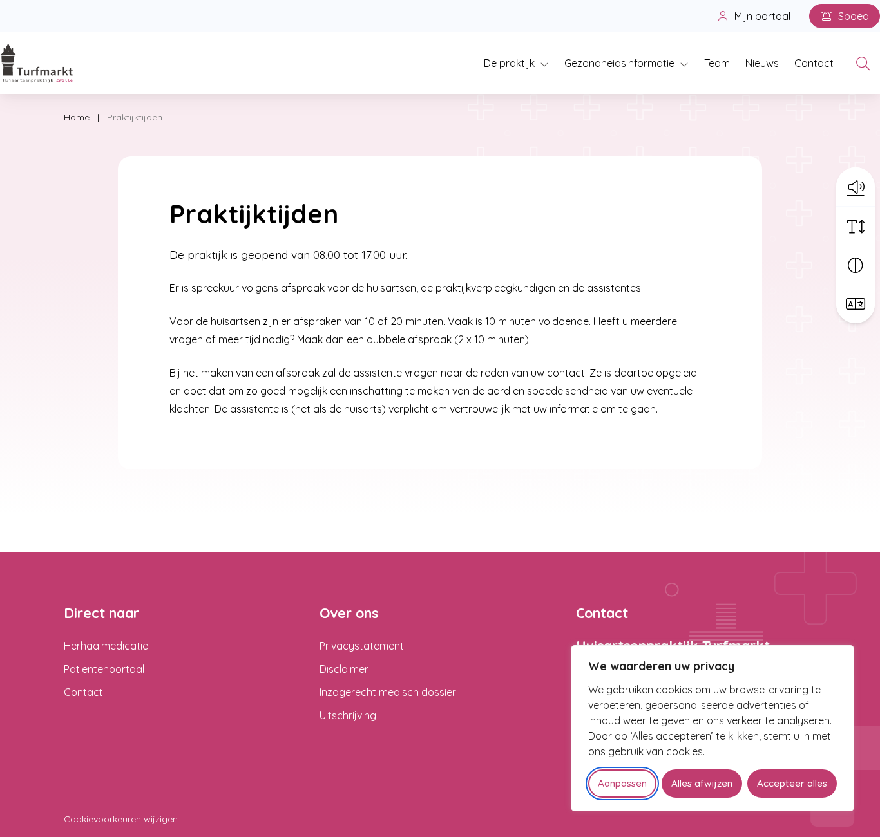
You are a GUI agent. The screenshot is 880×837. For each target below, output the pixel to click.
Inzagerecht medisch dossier (388, 692)
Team (717, 63)
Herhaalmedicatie (106, 645)
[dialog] (712, 728)
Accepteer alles (792, 783)
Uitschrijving (348, 715)
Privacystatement (362, 645)
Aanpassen (622, 783)
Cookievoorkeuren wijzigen (121, 819)
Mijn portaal (761, 16)
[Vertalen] (855, 304)
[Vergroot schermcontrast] (855, 265)
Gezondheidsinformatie (619, 63)
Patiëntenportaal (104, 669)
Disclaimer (344, 669)
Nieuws (762, 63)
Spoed (852, 16)
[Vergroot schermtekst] (855, 226)
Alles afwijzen (701, 783)
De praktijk (509, 63)
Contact (814, 63)
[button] (855, 186)
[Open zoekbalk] (863, 63)
